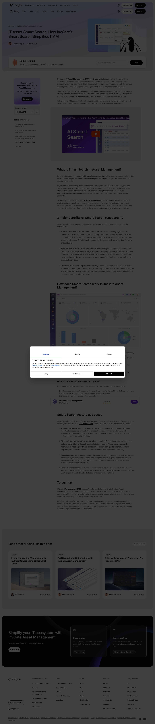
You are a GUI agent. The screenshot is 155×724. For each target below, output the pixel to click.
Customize (76, 374)
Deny (46, 374)
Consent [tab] (45, 354)
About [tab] (109, 354)
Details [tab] (77, 354)
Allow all (109, 374)
